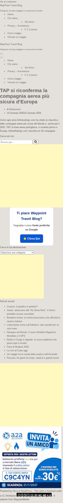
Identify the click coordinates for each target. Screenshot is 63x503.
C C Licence (31, 29)
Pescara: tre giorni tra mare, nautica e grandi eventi (33, 358)
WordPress (26, 491)
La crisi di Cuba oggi (17, 350)
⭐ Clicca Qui (31, 238)
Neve (15, 491)
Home (10, 14)
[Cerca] (35, 142)
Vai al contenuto (8, 1)
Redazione (14, 109)
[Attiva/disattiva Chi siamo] (61, 64)
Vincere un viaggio (17, 37)
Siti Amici (29, 22)
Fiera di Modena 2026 (18, 346)
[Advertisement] (31, 175)
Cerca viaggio (14, 33)
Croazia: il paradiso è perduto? (22, 306)
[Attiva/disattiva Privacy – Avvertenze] (61, 71)
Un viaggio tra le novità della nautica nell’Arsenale (32, 354)
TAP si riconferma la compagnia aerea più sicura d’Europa (24, 96)
